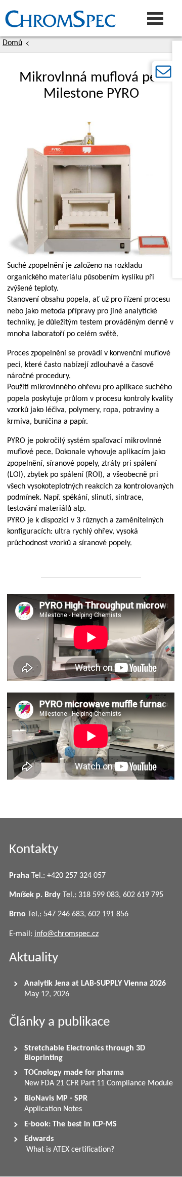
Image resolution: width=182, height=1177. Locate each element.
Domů (12, 43)
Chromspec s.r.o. (2, 18)
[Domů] (58, 18)
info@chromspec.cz (66, 934)
